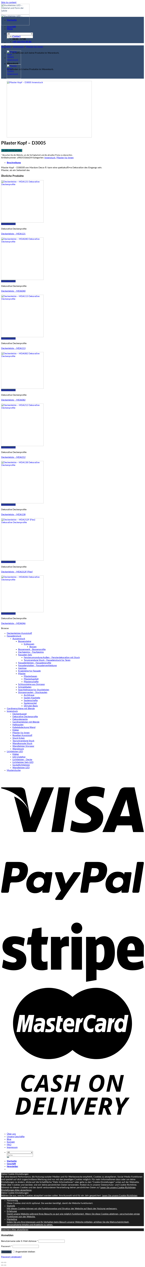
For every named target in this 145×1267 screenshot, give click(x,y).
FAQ (9, 1145)
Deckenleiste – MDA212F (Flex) (17, 572)
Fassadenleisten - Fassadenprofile (34, 663)
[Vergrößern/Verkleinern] (5, 1262)
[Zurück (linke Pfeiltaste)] (2, 1265)
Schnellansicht (8, 224)
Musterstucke (14, 770)
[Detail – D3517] (14, 64)
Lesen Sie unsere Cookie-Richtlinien (118, 1187)
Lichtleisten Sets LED (22, 762)
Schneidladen (24, 687)
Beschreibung (14, 163)
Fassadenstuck (14, 636)
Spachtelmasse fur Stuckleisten (33, 690)
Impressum (12, 1147)
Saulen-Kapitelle (32, 698)
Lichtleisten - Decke (22, 759)
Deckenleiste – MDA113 (13, 348)
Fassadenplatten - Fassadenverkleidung (37, 665)
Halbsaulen (18, 725)
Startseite (12, 20)
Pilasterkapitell (31, 679)
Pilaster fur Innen (34, 47)
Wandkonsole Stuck (22, 743)
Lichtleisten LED (15, 751)
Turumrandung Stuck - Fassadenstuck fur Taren (47, 660)
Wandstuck (18, 749)
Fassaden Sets (25, 655)
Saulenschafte (31, 700)
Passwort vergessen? (11, 1257)
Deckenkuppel (19, 714)
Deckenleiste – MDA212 (13, 457)
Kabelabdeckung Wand (23, 727)
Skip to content (8, 2)
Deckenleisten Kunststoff (19, 633)
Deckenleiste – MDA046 (13, 623)
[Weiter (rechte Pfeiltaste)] (5, 1265)
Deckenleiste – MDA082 (13, 400)
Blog (9, 1139)
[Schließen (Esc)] (2, 1262)
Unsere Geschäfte (15, 1136)
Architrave (29, 695)
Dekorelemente (20, 719)
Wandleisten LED (21, 768)
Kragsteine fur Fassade (29, 671)
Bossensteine (24, 641)
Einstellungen (8, 1190)
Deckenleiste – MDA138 (13, 514)
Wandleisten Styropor (23, 746)
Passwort (6, 1246)
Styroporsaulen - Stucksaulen (32, 692)
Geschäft (11, 27)
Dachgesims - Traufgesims (31, 652)
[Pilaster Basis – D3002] (14, 78)
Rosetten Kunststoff (22, 735)
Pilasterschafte (31, 682)
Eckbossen (29, 644)
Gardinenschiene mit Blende (21, 708)
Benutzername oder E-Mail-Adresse (19, 1241)
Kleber (15, 730)
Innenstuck (18, 47)
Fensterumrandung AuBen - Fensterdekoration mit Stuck (52, 657)
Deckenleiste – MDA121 (13, 234)
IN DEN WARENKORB (11, 150)
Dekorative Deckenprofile (25, 716)
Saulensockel (30, 703)
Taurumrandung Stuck (23, 741)
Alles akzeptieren (23, 1190)
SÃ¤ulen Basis (31, 706)
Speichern (6, 1230)
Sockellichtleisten (21, 765)
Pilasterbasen (30, 676)
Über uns (11, 1134)
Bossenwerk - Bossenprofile (32, 649)
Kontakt (11, 1142)
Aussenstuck (18, 639)
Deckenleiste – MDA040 (13, 291)
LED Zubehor (19, 757)
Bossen (33, 647)
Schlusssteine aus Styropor (31, 684)
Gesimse (22, 668)
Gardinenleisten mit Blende (25, 722)
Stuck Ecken (18, 738)
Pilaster (22, 673)
